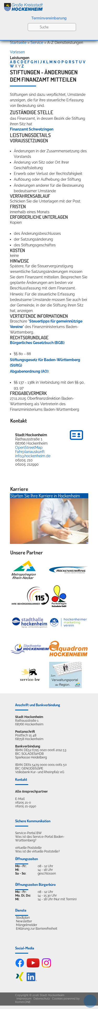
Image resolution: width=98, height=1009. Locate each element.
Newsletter (24, 921)
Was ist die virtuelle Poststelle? (37, 851)
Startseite (18, 42)
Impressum (23, 998)
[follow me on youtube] (33, 966)
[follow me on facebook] (19, 966)
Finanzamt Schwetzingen (31, 129)
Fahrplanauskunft (30, 452)
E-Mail (20, 799)
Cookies (57, 998)
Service (37, 42)
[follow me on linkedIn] (32, 980)
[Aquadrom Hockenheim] (68, 648)
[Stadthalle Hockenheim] (29, 622)
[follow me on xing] (19, 980)
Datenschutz (41, 998)
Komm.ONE (23, 1002)
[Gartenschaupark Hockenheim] (58, 596)
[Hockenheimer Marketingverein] (68, 622)
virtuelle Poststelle (28, 848)
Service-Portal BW (28, 833)
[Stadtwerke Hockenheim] (29, 648)
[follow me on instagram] (46, 966)
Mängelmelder (26, 925)
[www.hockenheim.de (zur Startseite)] (49, 6)
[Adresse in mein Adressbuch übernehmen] (76, 440)
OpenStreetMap (29, 447)
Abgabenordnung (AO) (29, 371)
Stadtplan (23, 917)
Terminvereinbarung (49, 18)
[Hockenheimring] (68, 570)
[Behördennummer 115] (29, 596)
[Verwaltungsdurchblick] (65, 675)
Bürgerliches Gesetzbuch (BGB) (37, 343)
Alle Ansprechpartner (31, 791)
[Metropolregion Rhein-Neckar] (23, 569)
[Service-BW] (29, 675)
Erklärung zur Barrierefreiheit (36, 928)
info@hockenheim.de (32, 456)
